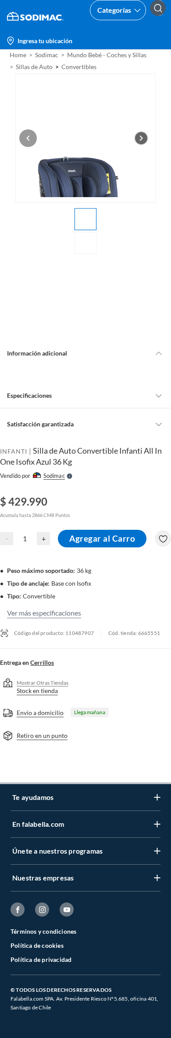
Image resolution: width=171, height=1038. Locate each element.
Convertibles (78, 66)
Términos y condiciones (43, 931)
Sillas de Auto (34, 66)
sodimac (46, 55)
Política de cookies (37, 945)
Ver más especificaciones (44, 613)
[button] (161, 16)
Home (18, 55)
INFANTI (13, 451)
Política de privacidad (41, 959)
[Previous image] (28, 138)
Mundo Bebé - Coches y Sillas (106, 55)
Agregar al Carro (102, 538)
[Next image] (141, 138)
